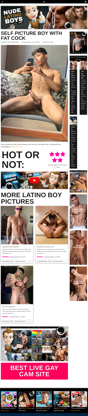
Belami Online (75, 410)
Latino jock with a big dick (10, 247)
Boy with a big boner (8, 306)
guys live (45, 408)
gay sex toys (61, 408)
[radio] (51, 154)
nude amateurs (27, 408)
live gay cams (5, 410)
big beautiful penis (16, 146)
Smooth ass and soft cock (45, 247)
